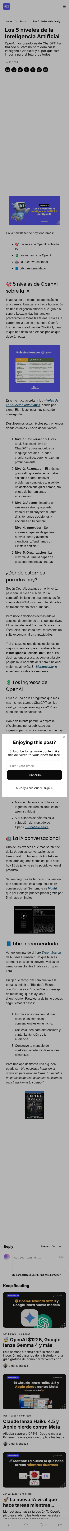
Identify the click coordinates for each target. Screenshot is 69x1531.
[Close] (63, 737)
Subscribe (34, 775)
